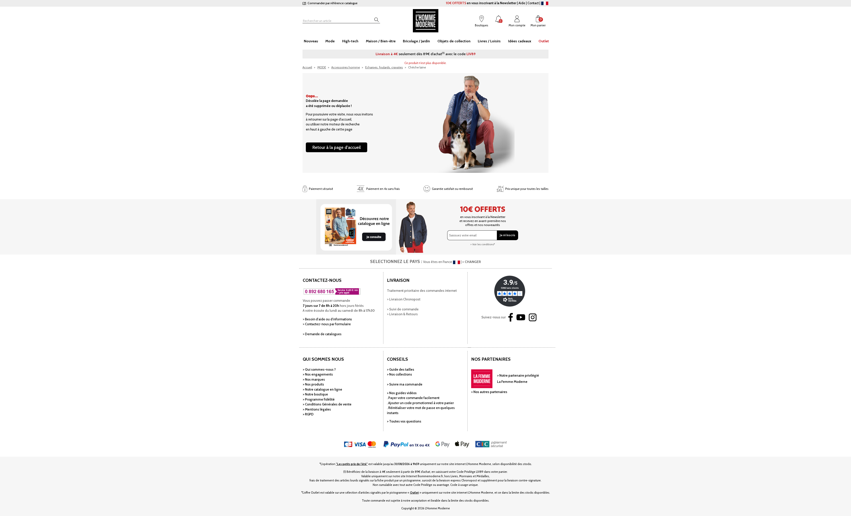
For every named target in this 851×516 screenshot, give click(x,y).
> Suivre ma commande (404, 384)
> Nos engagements (318, 374)
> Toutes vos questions (404, 421)
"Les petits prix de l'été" (352, 464)
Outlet (414, 492)
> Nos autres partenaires (489, 392)
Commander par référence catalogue (332, 3)
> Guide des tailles (400, 370)
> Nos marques (314, 380)
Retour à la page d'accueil (336, 147)
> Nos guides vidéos (402, 393)
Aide (522, 3)
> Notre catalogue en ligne (322, 389)
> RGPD (308, 414)
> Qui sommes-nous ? (319, 370)
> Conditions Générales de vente (327, 404)
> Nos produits (313, 384)
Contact (533, 3)
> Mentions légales (317, 409)
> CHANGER (471, 262)
